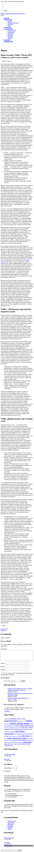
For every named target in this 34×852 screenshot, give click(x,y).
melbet (23, 740)
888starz (13, 718)
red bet (21, 742)
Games (19, 736)
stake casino (7, 744)
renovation (27, 742)
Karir (5, 10)
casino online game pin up (24, 725)
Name (3, 663)
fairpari (10, 736)
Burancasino (6, 723)
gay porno (26, 736)
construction (9, 733)
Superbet (20, 744)
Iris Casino (22, 738)
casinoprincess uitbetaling (9, 731)
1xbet (9, 718)
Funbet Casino (15, 736)
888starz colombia (21, 718)
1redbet (5, 718)
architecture (8, 721)
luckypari (19, 740)
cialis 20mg (20, 731)
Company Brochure (9, 754)
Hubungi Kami (8, 845)
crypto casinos (17, 733)
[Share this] (1, 627)
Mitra (9, 26)
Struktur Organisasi (13, 23)
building (29, 721)
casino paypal (17, 727)
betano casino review (21, 720)
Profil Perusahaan (9, 838)
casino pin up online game (25, 729)
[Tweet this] (2, 627)
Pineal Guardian (16, 742)
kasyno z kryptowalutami (11, 740)
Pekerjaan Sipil (12, 30)
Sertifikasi (10, 24)
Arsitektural (11, 32)
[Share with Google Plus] (4, 627)
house (9, 738)
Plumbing (10, 37)
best (15, 721)
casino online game (19, 723)
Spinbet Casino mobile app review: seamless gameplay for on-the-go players (20, 689)
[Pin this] (5, 627)
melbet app (28, 740)
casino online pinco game (9, 727)
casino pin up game (12, 729)
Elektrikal (10, 35)
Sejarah (10, 21)
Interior (10, 38)
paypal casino (10, 742)
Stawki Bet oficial (13, 743)
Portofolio (7, 842)
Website (3, 670)
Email (3, 666)
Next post (3, 630)
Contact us (7, 711)
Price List (6, 759)
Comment (4, 649)
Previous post (4, 629)
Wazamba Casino (8, 745)
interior (15, 738)
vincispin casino (26, 744)
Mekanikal (11, 33)
